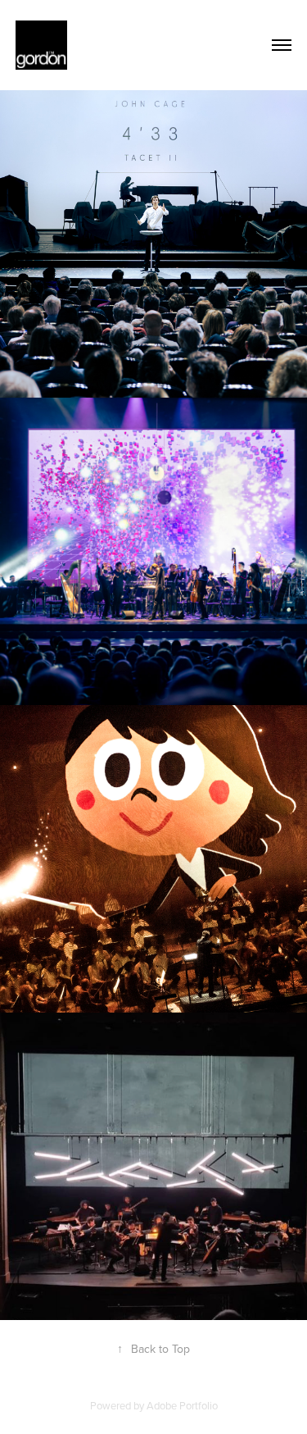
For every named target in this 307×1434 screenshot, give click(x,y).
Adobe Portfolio (182, 1405)
